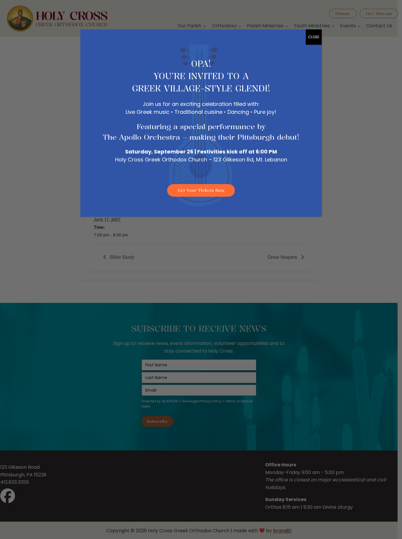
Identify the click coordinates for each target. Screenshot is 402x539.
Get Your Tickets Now (201, 190)
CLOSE (313, 36)
